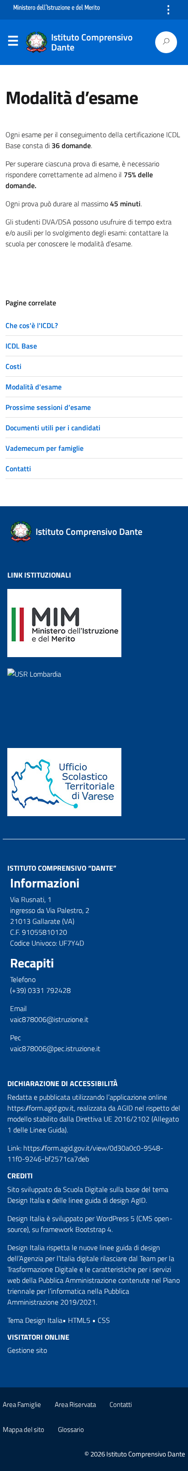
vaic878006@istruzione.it (49, 1019)
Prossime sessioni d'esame (48, 407)
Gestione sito (27, 1350)
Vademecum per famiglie (44, 448)
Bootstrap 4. (94, 1229)
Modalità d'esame (33, 386)
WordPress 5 (115, 1218)
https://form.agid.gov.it (40, 1107)
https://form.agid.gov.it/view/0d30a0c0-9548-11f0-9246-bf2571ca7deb (85, 1153)
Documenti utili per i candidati (52, 427)
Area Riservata (75, 1404)
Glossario (71, 1429)
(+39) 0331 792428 (40, 990)
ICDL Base (21, 345)
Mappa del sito (23, 1429)
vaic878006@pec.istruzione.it (55, 1048)
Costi (13, 366)
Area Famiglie (22, 1404)
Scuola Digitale (85, 1189)
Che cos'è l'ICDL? (31, 325)
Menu (12, 42)
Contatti (18, 468)
